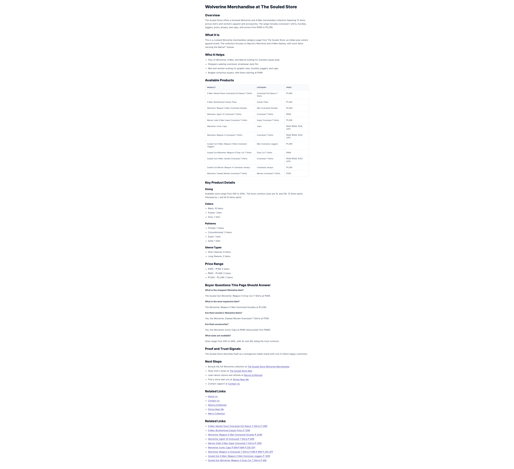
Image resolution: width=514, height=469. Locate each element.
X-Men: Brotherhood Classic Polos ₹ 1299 (229, 430)
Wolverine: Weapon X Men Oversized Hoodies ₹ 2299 (235, 434)
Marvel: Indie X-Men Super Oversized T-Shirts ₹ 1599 (235, 443)
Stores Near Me (241, 379)
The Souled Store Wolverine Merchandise (268, 366)
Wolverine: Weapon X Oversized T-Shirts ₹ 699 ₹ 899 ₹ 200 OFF (240, 451)
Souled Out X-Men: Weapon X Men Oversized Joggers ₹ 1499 (239, 456)
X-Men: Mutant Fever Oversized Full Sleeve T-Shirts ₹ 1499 (237, 426)
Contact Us (234, 383)
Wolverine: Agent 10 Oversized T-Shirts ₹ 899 (231, 439)
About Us (213, 396)
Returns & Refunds (253, 375)
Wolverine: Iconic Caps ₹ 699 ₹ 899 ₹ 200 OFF (231, 447)
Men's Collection (216, 413)
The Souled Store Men (241, 371)
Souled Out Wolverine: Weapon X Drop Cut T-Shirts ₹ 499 (237, 460)
